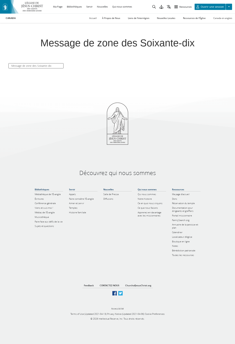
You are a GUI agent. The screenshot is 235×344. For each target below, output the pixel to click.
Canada (11, 18)
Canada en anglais (222, 18)
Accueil (93, 18)
